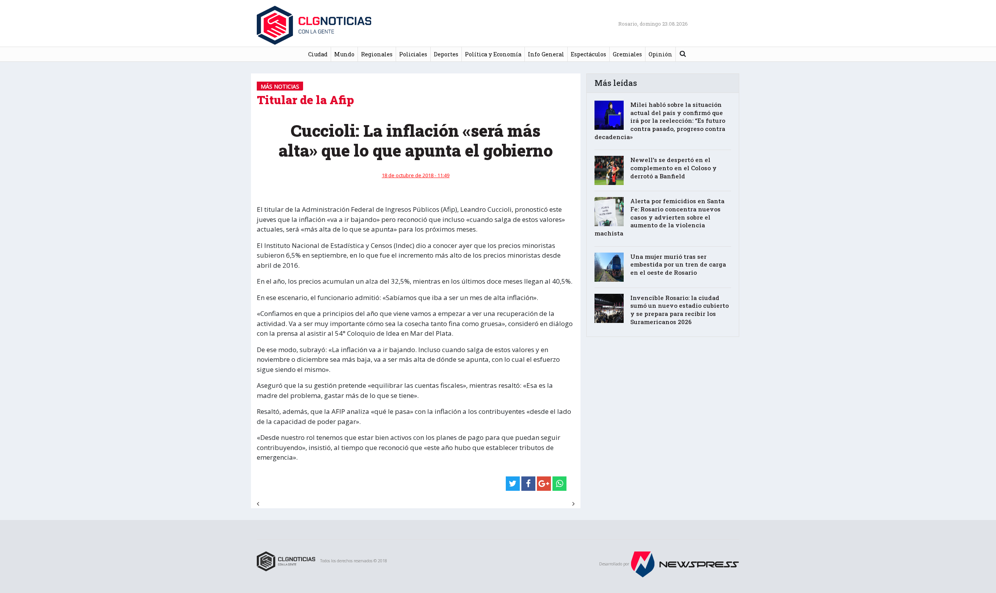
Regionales (377, 54)
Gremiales (627, 54)
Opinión (660, 54)
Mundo (344, 54)
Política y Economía (493, 54)
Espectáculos (588, 54)
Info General (546, 54)
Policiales (413, 54)
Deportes (446, 54)
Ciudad (318, 54)
